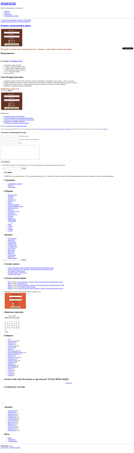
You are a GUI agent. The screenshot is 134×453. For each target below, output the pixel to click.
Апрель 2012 (12, 255)
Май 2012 (11, 253)
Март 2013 (11, 240)
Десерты (10, 198)
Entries (11, 439)
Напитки (11, 209)
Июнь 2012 (11, 251)
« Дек (6, 331)
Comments (12, 441)
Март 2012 (11, 256)
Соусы (10, 227)
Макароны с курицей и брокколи (14, 121)
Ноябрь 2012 (12, 243)
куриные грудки (11, 126)
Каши (10, 203)
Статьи (10, 231)
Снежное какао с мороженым (17, 272)
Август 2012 (12, 248)
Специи (10, 229)
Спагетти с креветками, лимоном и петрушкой (16, 20)
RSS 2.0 (106, 129)
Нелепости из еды (13, 211)
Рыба (9, 224)
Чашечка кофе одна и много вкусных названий (15, 21)
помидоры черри (21, 126)
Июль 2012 (11, 250)
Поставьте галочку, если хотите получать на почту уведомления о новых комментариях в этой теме (34, 165)
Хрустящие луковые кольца (16, 271)
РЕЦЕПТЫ (8, 3)
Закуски (10, 201)
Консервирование (13, 204)
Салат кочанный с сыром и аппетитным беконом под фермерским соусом (31, 267)
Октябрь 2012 (12, 245)
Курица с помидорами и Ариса (16, 25)
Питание (68, 129)
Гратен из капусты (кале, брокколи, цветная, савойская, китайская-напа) (30, 269)
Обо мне (7, 13)
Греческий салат (22, 283)
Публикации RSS (14, 447)
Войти (10, 438)
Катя (9, 283)
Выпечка (11, 196)
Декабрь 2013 (12, 238)
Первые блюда (12, 214)
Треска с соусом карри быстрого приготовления (19, 119)
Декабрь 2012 (12, 242)
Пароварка (11, 213)
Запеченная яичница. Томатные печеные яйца (18, 118)
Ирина (10, 285)
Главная (6, 11)
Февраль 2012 (12, 258)
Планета (10, 218)
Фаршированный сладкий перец (14, 116)
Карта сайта (8, 14)
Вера (9, 282)
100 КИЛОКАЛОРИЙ (11, 16)
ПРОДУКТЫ (12, 221)
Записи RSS (5, 447)
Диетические (12, 200)
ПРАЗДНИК (12, 219)
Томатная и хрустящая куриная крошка (16, 123)
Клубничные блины (14, 274)
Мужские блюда (61, 129)
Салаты (10, 226)
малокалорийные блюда (50, 129)
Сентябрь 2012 (12, 246)
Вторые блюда (39, 129)
